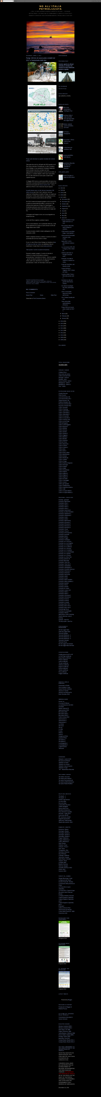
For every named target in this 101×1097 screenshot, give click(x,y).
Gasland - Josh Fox (64, 619)
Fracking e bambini (64, 583)
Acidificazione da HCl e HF (66, 654)
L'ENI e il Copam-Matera (65, 490)
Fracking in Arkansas (64, 572)
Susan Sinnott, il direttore (65, 689)
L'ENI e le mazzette (64, 416)
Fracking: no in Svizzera (65, 541)
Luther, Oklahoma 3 (64, 841)
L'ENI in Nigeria (63, 471)
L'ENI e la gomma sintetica (66, 487)
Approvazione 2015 (64, 710)
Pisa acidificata (63, 671)
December (65, 199)
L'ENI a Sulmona (63, 440)
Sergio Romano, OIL (64, 400)
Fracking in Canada (64, 602)
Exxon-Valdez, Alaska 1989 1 (66, 1035)
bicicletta (37, 281)
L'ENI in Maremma (63, 443)
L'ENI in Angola (63, 466)
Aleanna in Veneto (63, 690)
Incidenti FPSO (63, 738)
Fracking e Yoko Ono (64, 562)
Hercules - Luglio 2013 (65, 813)
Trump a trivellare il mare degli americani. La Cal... (68, 221)
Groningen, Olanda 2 (64, 833)
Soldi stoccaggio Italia (64, 631)
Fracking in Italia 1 (63, 591)
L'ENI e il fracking (63, 409)
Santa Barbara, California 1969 (67, 1033)
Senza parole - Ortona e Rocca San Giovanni (68, 141)
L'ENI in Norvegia (63, 464)
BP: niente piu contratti (64, 817)
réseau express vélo (44, 184)
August (64, 208)
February (64, 316)
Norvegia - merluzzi (64, 377)
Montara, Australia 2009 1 (65, 1026)
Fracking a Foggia (63, 538)
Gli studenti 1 (62, 739)
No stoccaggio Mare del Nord (66, 645)
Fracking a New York (64, 604)
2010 (61, 335)
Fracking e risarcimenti (65, 510)
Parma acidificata (63, 668)
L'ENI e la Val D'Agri (64, 421)
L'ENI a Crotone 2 (63, 447)
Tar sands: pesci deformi (65, 778)
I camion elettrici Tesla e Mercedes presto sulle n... (68, 276)
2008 (61, 339)
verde (37, 283)
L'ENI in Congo (63, 461)
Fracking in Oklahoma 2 (65, 515)
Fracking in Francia (64, 598)
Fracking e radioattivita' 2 (65, 567)
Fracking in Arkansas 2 (65, 571)
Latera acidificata (63, 661)
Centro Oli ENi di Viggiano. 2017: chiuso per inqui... (68, 270)
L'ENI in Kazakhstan (64, 470)
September (65, 206)
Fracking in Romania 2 (65, 524)
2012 (61, 330)
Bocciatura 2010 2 (63, 715)
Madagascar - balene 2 (65, 384)
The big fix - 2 (62, 797)
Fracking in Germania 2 (65, 597)
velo (33, 283)
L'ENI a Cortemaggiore (65, 424)
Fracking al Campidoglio (65, 611)
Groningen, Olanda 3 (64, 834)
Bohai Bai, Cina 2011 (64, 1038)
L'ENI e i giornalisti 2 (64, 412)
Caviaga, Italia (62, 862)
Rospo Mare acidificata (65, 658)
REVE (54, 282)
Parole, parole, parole (63, 172)
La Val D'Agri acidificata (65, 656)
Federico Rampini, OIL (64, 402)
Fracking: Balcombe (64, 560)
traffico (28, 283)
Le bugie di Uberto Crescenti (66, 895)
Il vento (60, 731)
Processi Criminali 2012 (65, 403)
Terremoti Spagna (63, 633)
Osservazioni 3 (62, 718)
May (63, 215)
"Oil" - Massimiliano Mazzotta (66, 769)
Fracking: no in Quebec (65, 553)
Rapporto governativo (64, 818)
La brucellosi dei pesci (64, 804)
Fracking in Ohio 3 (63, 506)
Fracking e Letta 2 (63, 518)
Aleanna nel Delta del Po (65, 692)
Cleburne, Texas (63, 845)
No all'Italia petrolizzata (50, 7)
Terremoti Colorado (64, 640)
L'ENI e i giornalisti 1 (64, 410)
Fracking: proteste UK (64, 558)
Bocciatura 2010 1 (63, 713)
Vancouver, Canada (64, 857)
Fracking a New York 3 (65, 607)
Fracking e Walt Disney (65, 520)
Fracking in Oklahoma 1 (65, 513)
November (65, 201)
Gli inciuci (61, 725)
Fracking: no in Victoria (65, 555)
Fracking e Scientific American (67, 569)
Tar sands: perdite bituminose (66, 782)
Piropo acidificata (63, 659)
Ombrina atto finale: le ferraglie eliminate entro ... (67, 254)
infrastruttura (30, 282)
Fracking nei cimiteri (64, 588)
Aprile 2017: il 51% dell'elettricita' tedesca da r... (68, 243)
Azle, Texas (62, 848)
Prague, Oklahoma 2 (64, 839)
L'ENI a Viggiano (63, 435)
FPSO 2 (61, 734)
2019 (61, 192)
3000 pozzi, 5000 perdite (65, 820)
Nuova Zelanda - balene (65, 381)
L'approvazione (63, 746)
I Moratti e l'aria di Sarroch (65, 766)
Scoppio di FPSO (63, 736)
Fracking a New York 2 (65, 605)
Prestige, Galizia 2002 (64, 1036)
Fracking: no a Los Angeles (66, 543)
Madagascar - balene (64, 382)
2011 (61, 332)
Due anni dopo (62, 803)
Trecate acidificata (63, 663)
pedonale (43, 282)
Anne (32, 281)
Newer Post (29, 295)
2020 (61, 190)
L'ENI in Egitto (62, 468)
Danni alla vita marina (64, 374)
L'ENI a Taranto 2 (63, 433)
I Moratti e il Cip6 (63, 767)
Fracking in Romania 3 (65, 525)
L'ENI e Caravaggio (64, 480)
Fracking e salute (63, 576)
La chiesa (61, 724)
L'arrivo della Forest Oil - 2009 (66, 911)
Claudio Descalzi (63, 393)
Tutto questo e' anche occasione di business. (38, 249)
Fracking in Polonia (64, 600)
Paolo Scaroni (62, 395)
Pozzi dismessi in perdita (65, 811)
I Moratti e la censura (64, 764)
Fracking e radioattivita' (65, 565)
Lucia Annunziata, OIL (64, 397)
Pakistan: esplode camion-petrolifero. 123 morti (68, 125)
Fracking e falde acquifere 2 (66, 581)
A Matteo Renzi (63, 372)
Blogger (70, 999)
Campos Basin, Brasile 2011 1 (67, 1040)
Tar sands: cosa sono (64, 776)
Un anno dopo (62, 801)
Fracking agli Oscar (64, 609)
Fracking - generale (64, 499)
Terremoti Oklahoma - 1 (65, 635)
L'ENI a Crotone (63, 445)
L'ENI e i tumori (63, 482)
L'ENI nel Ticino (63, 442)
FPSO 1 (61, 732)
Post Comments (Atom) (39, 298)
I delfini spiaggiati (63, 806)
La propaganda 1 (63, 743)
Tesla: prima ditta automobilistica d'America (66, 303)
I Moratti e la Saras (63, 762)
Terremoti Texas (63, 642)
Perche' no (61, 701)
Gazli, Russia (62, 843)
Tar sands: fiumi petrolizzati (66, 780)
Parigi (37, 282)
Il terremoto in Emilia (64, 685)
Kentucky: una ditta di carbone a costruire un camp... (68, 260)
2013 (61, 328)
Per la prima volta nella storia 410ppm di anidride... (68, 227)
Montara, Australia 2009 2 (65, 1028)
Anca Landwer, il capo (64, 687)
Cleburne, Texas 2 (63, 846)
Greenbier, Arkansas (64, 852)
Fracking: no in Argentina (65, 545)
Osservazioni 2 (62, 720)
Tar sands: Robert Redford (65, 783)
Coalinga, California (64, 855)
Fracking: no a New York (65, 557)
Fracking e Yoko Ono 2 (65, 564)
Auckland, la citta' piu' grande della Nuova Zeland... (67, 281)
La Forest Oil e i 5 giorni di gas (67, 890)
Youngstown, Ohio (63, 850)
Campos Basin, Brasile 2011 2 (67, 1042)
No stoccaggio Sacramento (66, 643)
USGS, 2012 (62, 869)
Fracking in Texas (63, 529)
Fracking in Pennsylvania (65, 532)
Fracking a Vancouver (64, 574)
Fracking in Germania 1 (65, 595)
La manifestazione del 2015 (66, 705)
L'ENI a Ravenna (63, 426)
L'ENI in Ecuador (63, 478)
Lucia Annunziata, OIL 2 (65, 398)
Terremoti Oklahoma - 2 (65, 636)
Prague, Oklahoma (63, 838)
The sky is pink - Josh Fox (65, 621)
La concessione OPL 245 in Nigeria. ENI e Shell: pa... (68, 248)
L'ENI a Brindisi (63, 438)
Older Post (53, 295)
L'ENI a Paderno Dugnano (65, 463)
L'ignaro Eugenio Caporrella (66, 897)
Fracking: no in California (65, 546)
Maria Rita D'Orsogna (62, 88)
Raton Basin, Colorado (65, 859)
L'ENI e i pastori (63, 459)
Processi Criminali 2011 (65, 405)
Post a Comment (30, 292)
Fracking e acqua (63, 578)
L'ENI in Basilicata (63, 457)
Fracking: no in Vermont (65, 548)
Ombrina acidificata (64, 665)
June (63, 213)
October (64, 204)
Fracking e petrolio (63, 586)
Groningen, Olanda (64, 831)
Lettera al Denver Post (64, 907)
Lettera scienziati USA (64, 375)
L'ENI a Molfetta (63, 428)
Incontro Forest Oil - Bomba (66, 881)
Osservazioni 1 (62, 722)
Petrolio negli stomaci (64, 799)
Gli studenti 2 (62, 741)
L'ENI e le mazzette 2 (64, 417)
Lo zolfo (61, 729)
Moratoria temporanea (64, 810)
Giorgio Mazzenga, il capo (65, 878)
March (63, 313)
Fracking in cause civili (65, 590)
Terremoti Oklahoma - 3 (65, 638)
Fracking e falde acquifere (65, 579)
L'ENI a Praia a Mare (64, 452)
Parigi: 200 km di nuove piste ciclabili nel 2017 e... (68, 309)
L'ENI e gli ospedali (64, 483)
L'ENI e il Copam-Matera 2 (65, 492)
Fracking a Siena (63, 536)
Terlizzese (61, 748)
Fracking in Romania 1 (65, 522)
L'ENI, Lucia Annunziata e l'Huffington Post (67, 109)
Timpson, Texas (63, 860)
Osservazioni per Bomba (65, 909)
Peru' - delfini (62, 386)
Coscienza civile (63, 913)
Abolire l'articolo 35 (64, 708)
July (63, 211)
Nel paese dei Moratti (64, 760)
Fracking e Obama (63, 612)
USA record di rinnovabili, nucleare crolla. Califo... (68, 237)
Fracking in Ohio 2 (63, 505)
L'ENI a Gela (62, 449)
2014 (61, 325)
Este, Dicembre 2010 (64, 694)
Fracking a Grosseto (64, 534)
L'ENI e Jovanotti (63, 407)
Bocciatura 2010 (63, 712)
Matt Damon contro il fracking (66, 614)
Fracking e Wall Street (64, 501)
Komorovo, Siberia (63, 829)
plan (51, 282)
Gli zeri (60, 727)
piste (47, 282)
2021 (61, 188)
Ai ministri (61, 706)
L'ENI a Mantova (63, 437)
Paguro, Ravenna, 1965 (65, 1031)
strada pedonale (47, 246)
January (64, 318)
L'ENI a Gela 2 (62, 450)
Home (41, 295)
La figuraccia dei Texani (65, 880)
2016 (61, 321)
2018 (61, 195)
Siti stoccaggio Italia (64, 629)
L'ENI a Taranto (63, 431)
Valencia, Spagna (63, 866)
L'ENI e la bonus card (64, 419)
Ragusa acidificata (63, 666)
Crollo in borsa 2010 (64, 717)
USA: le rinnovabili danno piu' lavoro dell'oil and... (67, 293)
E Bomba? (61, 906)
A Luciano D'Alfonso (64, 703)
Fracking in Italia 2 (63, 593)
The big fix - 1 (62, 796)
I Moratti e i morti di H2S (65, 759)
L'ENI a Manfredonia (64, 454)
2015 (61, 323)
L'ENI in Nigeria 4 (63, 477)
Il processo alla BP (63, 815)
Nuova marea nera (63, 808)
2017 (61, 197)
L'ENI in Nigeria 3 (63, 475)
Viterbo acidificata (63, 670)
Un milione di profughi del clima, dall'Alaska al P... (68, 287)
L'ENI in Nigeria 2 (63, 473)
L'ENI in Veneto (63, 456)
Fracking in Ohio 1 (63, 503)
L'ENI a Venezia (63, 430)
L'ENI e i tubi (62, 489)
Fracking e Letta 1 (63, 517)
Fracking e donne (63, 584)
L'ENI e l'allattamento (64, 485)
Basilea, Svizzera (63, 864)
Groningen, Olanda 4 (64, 836)
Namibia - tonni (63, 379)
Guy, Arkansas (62, 853)
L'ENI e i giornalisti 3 (64, 414)
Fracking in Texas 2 (64, 531)
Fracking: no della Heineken (66, 511)
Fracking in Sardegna (64, 539)
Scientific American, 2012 (65, 867)
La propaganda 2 (63, 745)
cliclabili (43, 281)
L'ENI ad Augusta (63, 423)
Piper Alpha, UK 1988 (64, 1029)
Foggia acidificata (63, 673)
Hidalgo (49, 281)
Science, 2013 (62, 871)
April (63, 217)
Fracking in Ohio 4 (63, 508)
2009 (61, 337)
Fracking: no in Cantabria (65, 550)
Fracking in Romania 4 (65, 527)
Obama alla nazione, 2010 (65, 822)
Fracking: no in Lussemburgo (66, 552)
